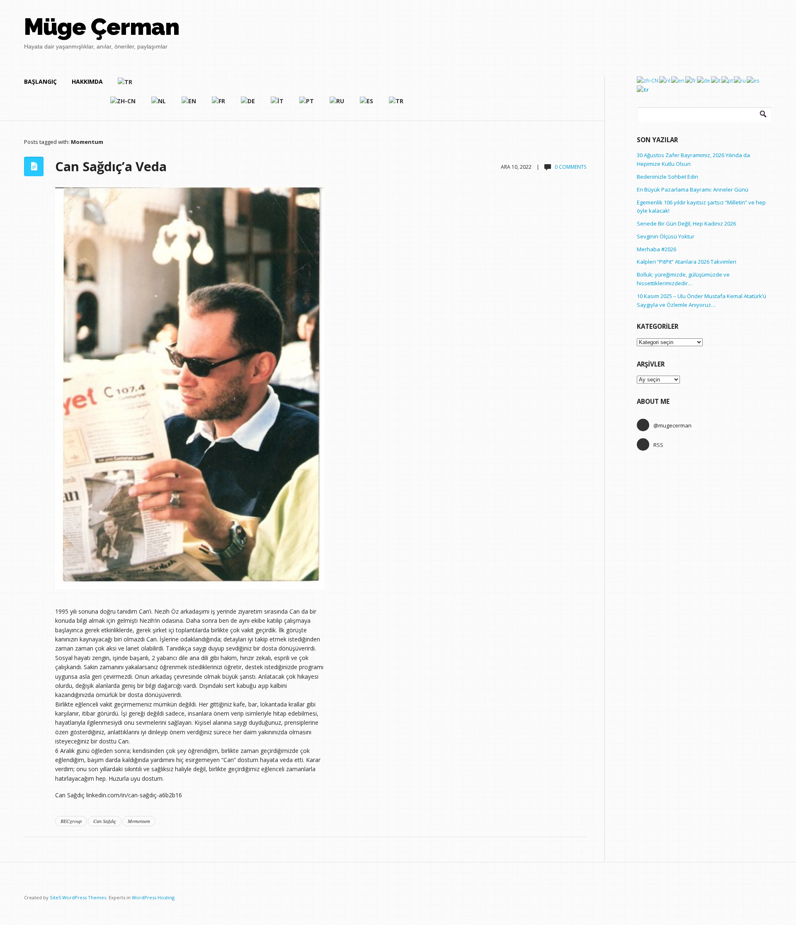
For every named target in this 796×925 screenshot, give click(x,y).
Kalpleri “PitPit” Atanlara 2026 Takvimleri (686, 261)
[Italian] (277, 104)
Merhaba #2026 (656, 249)
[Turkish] (261, 85)
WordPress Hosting (153, 897)
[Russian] (337, 104)
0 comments (570, 166)
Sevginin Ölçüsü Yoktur (665, 236)
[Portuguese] (307, 104)
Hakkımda (87, 81)
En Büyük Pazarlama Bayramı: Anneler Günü (692, 189)
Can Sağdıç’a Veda (111, 166)
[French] (218, 104)
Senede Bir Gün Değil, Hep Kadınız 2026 (686, 223)
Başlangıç (40, 81)
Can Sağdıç (104, 821)
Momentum (139, 821)
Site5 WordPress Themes (78, 897)
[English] (189, 104)
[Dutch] (159, 104)
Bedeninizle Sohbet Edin (667, 176)
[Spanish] (366, 104)
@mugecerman (672, 425)
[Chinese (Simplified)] (123, 104)
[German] (248, 104)
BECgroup (71, 821)
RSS (658, 445)
